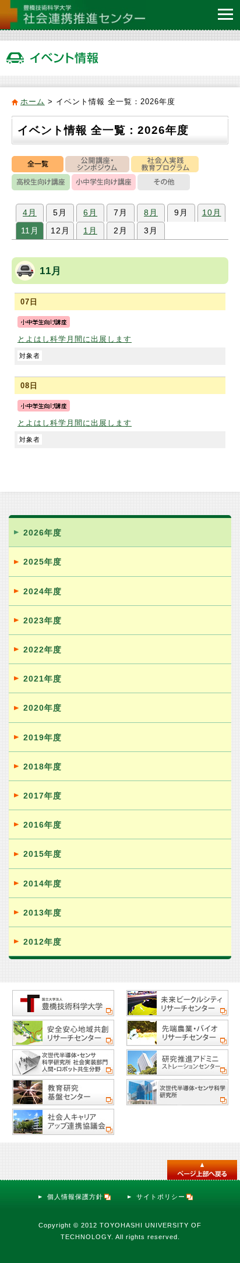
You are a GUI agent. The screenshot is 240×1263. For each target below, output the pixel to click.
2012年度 (42, 941)
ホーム (32, 101)
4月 (30, 212)
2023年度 (42, 620)
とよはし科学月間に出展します (74, 339)
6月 (90, 212)
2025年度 (42, 561)
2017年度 (42, 795)
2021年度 (42, 678)
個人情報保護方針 (75, 1196)
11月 (30, 230)
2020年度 (42, 707)
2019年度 (42, 737)
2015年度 (42, 853)
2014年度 (42, 883)
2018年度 (42, 766)
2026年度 (42, 532)
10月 (211, 212)
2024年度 (42, 591)
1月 (90, 230)
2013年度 (42, 912)
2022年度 (42, 649)
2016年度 (42, 824)
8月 (151, 212)
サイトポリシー (160, 1196)
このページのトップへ (202, 1170)
